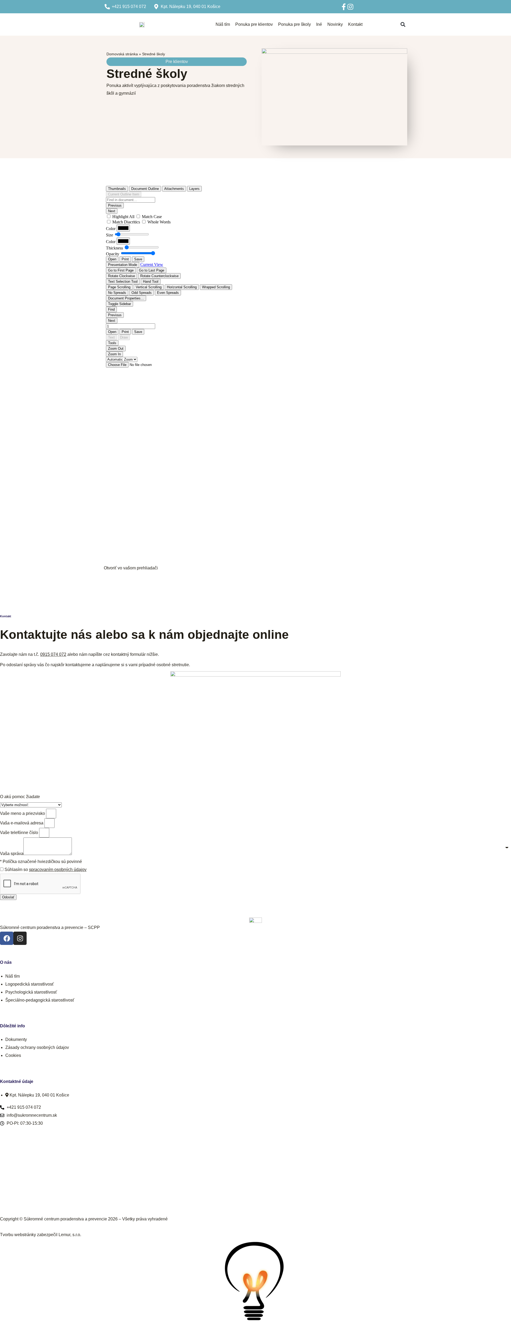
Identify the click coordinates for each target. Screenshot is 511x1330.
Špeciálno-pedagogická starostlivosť (39, 1000)
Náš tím (223, 24)
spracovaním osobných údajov (57, 869)
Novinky (335, 24)
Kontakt (355, 24)
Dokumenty (16, 1039)
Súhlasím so (45, 869)
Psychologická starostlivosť (31, 992)
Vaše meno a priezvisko (22, 813)
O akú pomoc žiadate (20, 796)
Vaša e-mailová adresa (21, 823)
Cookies (13, 1055)
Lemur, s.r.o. (70, 1234)
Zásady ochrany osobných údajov (37, 1047)
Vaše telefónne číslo (19, 832)
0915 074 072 (53, 654)
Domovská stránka (122, 54)
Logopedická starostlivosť (29, 984)
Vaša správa (11, 853)
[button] (402, 24)
